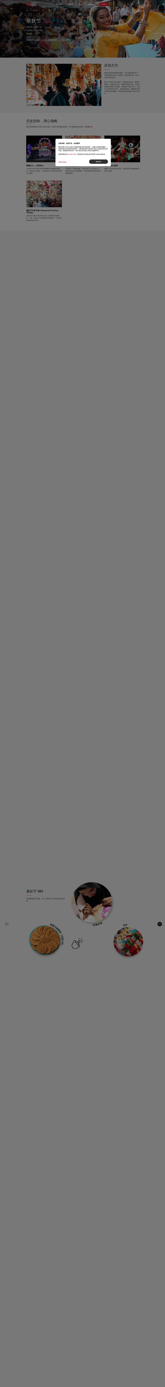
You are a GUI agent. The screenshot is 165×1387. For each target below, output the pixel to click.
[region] (83, 152)
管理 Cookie (62, 162)
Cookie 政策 (72, 154)
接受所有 (98, 161)
